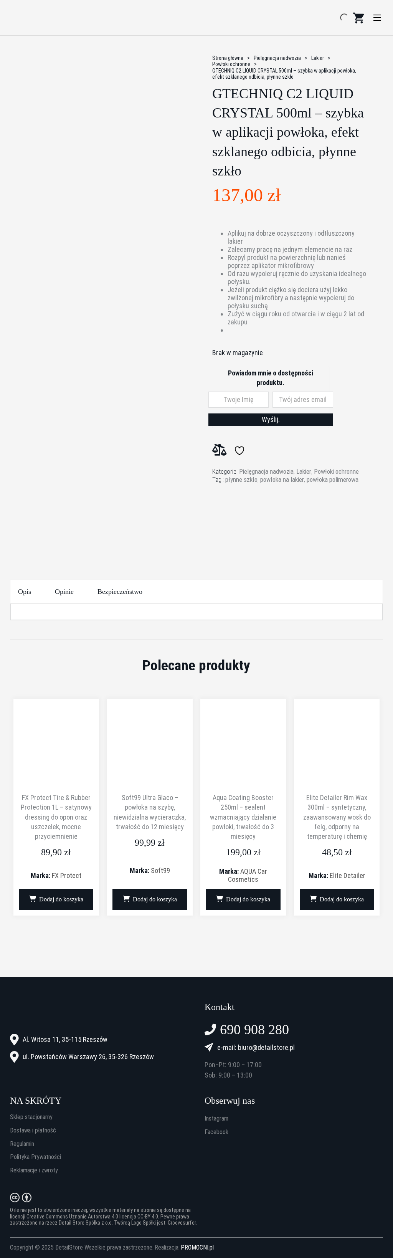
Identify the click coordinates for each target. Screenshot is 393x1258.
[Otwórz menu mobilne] (377, 18)
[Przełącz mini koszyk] (358, 18)
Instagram (216, 1118)
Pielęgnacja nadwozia (277, 58)
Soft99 (160, 870)
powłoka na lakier (282, 479)
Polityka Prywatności (35, 1157)
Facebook (216, 1132)
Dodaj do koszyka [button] (61, 899)
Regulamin (22, 1144)
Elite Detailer (347, 875)
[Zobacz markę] (241, 516)
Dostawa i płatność (33, 1130)
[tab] (24, 591)
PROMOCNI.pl (197, 1247)
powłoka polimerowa (332, 479)
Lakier (317, 58)
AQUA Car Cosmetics (247, 875)
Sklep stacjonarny (31, 1117)
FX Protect (66, 875)
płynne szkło (241, 479)
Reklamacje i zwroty (34, 1170)
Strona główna (227, 58)
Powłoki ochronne (231, 64)
